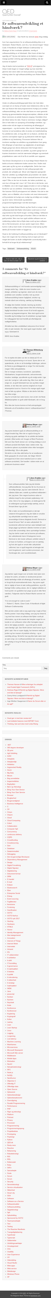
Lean (9, 1025)
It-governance (12, 966)
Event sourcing (12, 899)
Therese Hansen (13, 684)
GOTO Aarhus (12, 916)
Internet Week (12, 944)
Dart (8, 846)
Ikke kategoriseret (14, 935)
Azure (9, 770)
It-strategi (10, 983)
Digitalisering (12, 871)
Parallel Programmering (16, 1103)
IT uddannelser (13, 955)
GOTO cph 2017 (13, 918)
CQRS (9, 837)
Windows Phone (13, 1274)
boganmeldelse (13, 781)
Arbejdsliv (10, 759)
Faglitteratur (11, 902)
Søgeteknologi (12, 1210)
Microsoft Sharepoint (15, 1050)
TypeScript (11, 1235)
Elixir (9, 890)
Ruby (9, 1165)
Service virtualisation (15, 1187)
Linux (9, 1030)
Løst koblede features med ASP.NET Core (23, 721)
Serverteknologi (13, 1184)
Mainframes (11, 1044)
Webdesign (11, 1271)
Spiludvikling (11, 1215)
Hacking (10, 921)
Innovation (11, 938)
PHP (9, 1109)
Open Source (12, 1089)
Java (9, 991)
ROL (9, 1159)
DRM (9, 876)
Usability (10, 1252)
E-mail (9, 882)
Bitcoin (9, 776)
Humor (9, 930)
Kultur (9, 1019)
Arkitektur (10, 764)
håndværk (11, 249)
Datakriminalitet (13, 851)
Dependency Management (17, 860)
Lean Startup (12, 1028)
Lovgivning (11, 1036)
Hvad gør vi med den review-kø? (19, 718)
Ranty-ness (11, 1145)
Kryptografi (11, 1016)
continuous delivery (14, 834)
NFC (9, 1070)
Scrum (9, 1176)
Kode (9, 1005)
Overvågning (12, 1100)
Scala (9, 1173)
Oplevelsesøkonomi (14, 1098)
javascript (10, 994)
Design (9, 862)
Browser (10, 795)
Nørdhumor (11, 1078)
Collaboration (12, 826)
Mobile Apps (11, 1058)
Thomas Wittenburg (34, 350)
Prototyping (11, 1134)
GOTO (9, 913)
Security (10, 1182)
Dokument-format (13, 874)
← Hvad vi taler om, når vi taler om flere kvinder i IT (13, 260)
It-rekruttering (12, 977)
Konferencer (11, 1011)
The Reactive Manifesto (16, 1229)
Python (9, 1140)
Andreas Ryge (12, 690)
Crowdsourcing (13, 843)
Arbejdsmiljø (11, 762)
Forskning (11, 907)
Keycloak (10, 1002)
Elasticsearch (12, 888)
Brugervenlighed (13, 801)
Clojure (10, 815)
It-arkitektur (11, 958)
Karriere (10, 1000)
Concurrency (12, 832)
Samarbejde (11, 1170)
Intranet (10, 949)
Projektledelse (12, 1131)
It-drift (9, 960)
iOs (8, 952)
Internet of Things (14, 941)
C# (8, 809)
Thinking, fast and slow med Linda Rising (22, 724)
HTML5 (10, 927)
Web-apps (11, 1266)
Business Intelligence (15, 804)
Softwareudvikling (9, 20)
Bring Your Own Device (16, 790)
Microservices (12, 1047)
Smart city (11, 1193)
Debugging (11, 854)
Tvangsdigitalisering (14, 1232)
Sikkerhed (11, 1190)
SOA (9, 1196)
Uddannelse (11, 1240)
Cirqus (9, 812)
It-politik (10, 974)
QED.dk (10, 1142)
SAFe (9, 1168)
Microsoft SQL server (15, 1053)
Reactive (10, 1148)
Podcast (10, 1117)
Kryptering (11, 1014)
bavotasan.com (35, 1296)
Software (10, 1198)
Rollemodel (11, 1162)
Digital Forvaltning (14, 865)
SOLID (29, 66)
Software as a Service (15, 1201)
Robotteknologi (13, 1154)
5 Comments (33, 31)
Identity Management (15, 932)
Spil (8, 1212)
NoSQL (10, 1075)
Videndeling (11, 1260)
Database (10, 848)
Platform (10, 1114)
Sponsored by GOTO (15, 1218)
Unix (9, 1249)
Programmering (13, 1126)
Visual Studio (12, 1263)
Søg (4, 665)
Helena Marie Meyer (10, 31)
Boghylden (11, 784)
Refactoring (11, 1151)
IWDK (9, 988)
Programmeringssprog (15, 1128)
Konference (11, 1008)
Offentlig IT (11, 1084)
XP (8, 1277)
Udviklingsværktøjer (14, 1243)
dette (37, 37)
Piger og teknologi (14, 1112)
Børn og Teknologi (14, 787)
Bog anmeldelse (13, 778)
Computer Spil (12, 829)
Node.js (10, 1072)
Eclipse (10, 885)
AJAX (9, 756)
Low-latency (11, 1039)
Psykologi (10, 1137)
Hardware (11, 924)
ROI (8, 1156)
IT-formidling (12, 963)
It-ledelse (10, 972)
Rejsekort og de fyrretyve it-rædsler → (37, 260)
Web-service (12, 1268)
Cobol (9, 823)
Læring (9, 1022)
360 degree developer (15, 748)
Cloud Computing (13, 820)
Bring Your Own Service (16, 792)
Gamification (12, 910)
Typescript (11, 1238)
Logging (10, 1033)
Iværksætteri (11, 986)
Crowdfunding (12, 840)
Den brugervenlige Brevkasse (18, 857)
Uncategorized (12, 1246)
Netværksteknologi (14, 1067)
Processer (11, 1123)
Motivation (11, 1061)
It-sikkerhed (11, 980)
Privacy (10, 1120)
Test (8, 1224)
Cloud (9, 818)
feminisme (11, 904)
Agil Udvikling (12, 753)
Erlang (9, 896)
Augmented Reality (14, 767)
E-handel (10, 879)
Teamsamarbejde (13, 1221)
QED (8, 11)
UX (8, 1257)
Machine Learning (14, 1042)
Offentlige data (12, 1086)
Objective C (11, 1081)
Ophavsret (11, 1092)
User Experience (13, 1254)
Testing (10, 1226)
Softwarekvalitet (13, 1204)
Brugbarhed (11, 798)
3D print (10, 750)
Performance (12, 1106)
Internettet (11, 946)
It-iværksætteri (12, 969)
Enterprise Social (13, 893)
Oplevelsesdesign (14, 1095)
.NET (9, 745)
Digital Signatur (13, 868)
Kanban (10, 997)
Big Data (10, 773)
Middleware (11, 1056)
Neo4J (9, 1064)
